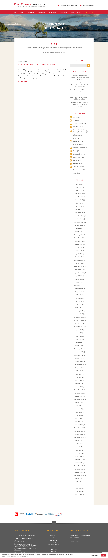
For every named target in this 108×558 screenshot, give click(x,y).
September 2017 (79, 437)
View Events (75, 541)
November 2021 (79, 285)
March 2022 (79, 279)
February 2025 (78, 209)
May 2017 (79, 450)
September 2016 (79, 475)
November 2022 (79, 266)
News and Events (78, 148)
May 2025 (79, 206)
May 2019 (79, 374)
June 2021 (79, 298)
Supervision (41, 12)
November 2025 (79, 197)
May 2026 (79, 190)
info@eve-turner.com (87, 5)
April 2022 (79, 276)
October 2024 (79, 219)
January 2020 (79, 352)
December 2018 (79, 390)
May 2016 (79, 488)
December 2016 (78, 466)
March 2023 (79, 257)
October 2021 (79, 288)
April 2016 (79, 491)
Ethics (75, 138)
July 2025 (79, 203)
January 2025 (79, 212)
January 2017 (79, 463)
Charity (75, 120)
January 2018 (79, 425)
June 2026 (79, 187)
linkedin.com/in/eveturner (24, 544)
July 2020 (79, 333)
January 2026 (79, 193)
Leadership (52, 12)
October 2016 (79, 472)
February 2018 (78, 421)
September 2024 (79, 222)
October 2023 (79, 244)
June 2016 (79, 485)
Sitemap (53, 551)
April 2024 (78, 228)
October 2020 (79, 323)
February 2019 (78, 383)
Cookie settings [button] (95, 555)
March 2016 (78, 494)
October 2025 (79, 200)
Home (16, 12)
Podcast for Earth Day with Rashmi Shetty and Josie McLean (79, 104)
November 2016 (79, 469)
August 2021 (79, 292)
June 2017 (79, 447)
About (22, 12)
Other (75, 151)
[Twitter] (86, 12)
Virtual (75, 173)
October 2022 (79, 269)
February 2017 (78, 459)
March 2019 (78, 380)
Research (76, 160)
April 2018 (79, 415)
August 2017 (78, 440)
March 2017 (78, 456)
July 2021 (79, 295)
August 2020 (79, 330)
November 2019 (79, 358)
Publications (77, 157)
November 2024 (79, 216)
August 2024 (79, 225)
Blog (72, 12)
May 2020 (79, 339)
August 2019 (79, 368)
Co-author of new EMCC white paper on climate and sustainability (79, 92)
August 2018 (79, 402)
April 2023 (79, 254)
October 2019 (79, 361)
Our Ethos (53, 536)
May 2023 (79, 250)
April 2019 (79, 377)
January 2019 (79, 387)
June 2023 (79, 247)
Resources (63, 12)
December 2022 (79, 263)
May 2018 (79, 412)
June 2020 (79, 336)
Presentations (77, 154)
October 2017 (79, 434)
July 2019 (79, 371)
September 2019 (79, 364)
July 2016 (79, 482)
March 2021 (78, 307)
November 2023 (79, 241)
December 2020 (79, 317)
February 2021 (78, 311)
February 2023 (78, 260)
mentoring (76, 144)
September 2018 (79, 399)
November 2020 (79, 320)
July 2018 (79, 406)
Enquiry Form (53, 549)
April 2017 (79, 453)
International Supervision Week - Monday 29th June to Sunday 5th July (80, 85)
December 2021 (79, 282)
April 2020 (78, 342)
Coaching (31, 12)
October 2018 (79, 396)
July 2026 (79, 184)
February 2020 (78, 349)
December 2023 (79, 238)
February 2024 (78, 235)
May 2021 (79, 301)
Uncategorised (78, 170)
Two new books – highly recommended (36, 65)
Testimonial (77, 167)
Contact (79, 12)
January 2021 (79, 314)
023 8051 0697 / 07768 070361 (68, 5)
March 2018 (78, 418)
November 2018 (79, 393)
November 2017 (79, 431)
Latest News (53, 547)
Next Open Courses (53, 544)
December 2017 (78, 428)
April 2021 (79, 304)
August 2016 (79, 478)
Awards (75, 117)
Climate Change (78, 123)
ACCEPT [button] (103, 555)
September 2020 (79, 326)
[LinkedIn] (89, 12)
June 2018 (79, 409)
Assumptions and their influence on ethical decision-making (79, 77)
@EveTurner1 (20, 541)
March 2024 (79, 231)
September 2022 (79, 273)
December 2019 (78, 355)
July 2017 (79, 444)
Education (76, 135)
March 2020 (79, 345)
